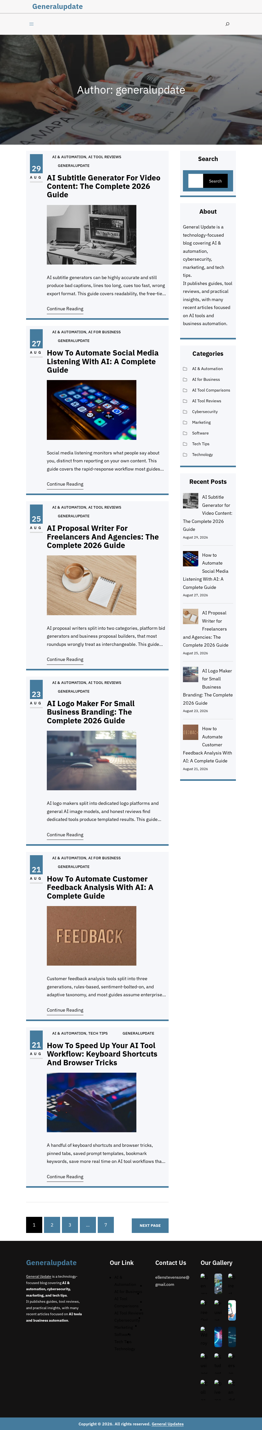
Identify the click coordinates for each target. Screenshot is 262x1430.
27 (36, 343)
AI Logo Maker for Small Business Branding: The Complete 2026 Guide (91, 712)
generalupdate (57, 6)
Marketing (201, 422)
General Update (199, 227)
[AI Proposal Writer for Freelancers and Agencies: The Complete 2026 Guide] (190, 618)
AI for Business (104, 331)
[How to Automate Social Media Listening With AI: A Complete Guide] (190, 560)
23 (36, 694)
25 (36, 519)
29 (36, 168)
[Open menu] (31, 24)
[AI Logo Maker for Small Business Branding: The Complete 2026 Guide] (190, 676)
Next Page (150, 1225)
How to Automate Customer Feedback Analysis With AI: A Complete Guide (100, 887)
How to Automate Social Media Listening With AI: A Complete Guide (103, 361)
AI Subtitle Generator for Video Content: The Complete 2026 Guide (103, 186)
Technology (202, 454)
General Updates (168, 1423)
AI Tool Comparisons (211, 390)
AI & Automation (69, 156)
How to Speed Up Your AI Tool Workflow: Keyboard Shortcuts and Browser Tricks (102, 1054)
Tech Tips (98, 1033)
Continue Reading (65, 309)
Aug (36, 177)
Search (215, 181)
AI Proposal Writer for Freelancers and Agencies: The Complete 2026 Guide (103, 536)
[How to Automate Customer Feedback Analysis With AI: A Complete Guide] (190, 733)
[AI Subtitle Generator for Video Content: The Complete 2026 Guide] (190, 502)
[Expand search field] (227, 24)
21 (36, 869)
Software (200, 433)
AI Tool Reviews (104, 156)
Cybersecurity (205, 411)
